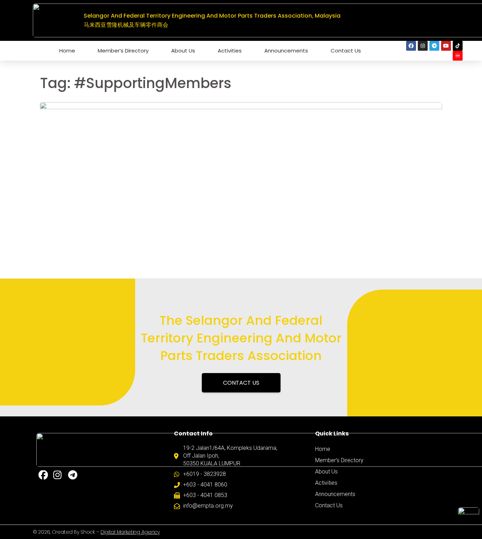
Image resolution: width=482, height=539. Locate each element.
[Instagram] (423, 46)
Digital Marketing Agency (130, 531)
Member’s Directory (123, 50)
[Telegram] (434, 46)
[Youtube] (446, 46)
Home (67, 50)
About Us (183, 50)
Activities (230, 50)
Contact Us (346, 50)
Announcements (286, 50)
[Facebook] (411, 46)
